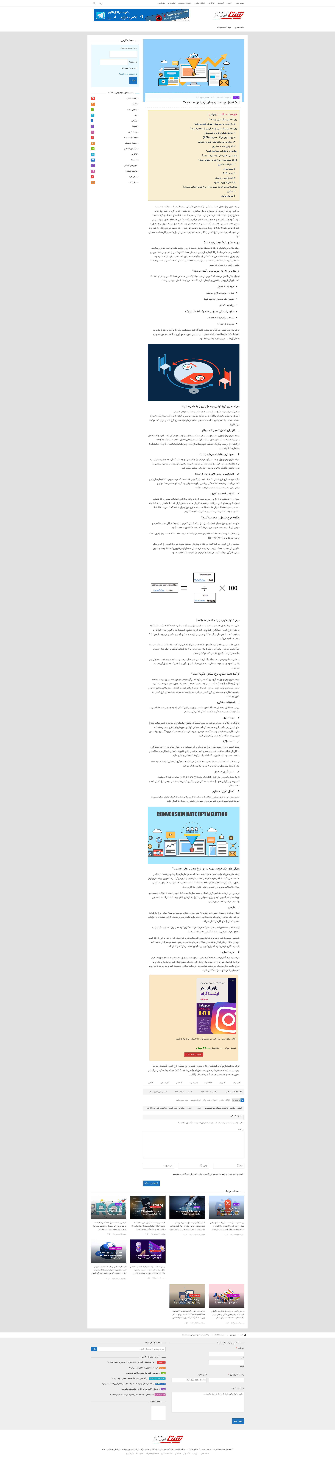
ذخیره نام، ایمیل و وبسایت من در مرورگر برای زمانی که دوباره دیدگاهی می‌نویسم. (207, 1174)
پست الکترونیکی (236, 1374)
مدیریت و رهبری (131, 171)
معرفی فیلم (133, 177)
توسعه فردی (132, 132)
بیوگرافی (134, 120)
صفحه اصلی (240, 3)
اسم (242, 1357)
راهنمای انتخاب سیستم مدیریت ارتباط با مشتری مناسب (131, 1394)
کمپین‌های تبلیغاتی (130, 165)
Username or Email (129, 48)
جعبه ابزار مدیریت (184, 3)
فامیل (242, 1366)
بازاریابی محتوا (132, 109)
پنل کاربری (161, 3)
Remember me (128, 68)
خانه (241, 1335)
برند (136, 115)
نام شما (240, 1348)
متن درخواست (238, 1388)
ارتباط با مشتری (199, 3)
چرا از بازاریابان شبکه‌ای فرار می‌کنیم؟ (142, 1367)
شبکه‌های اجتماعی (130, 149)
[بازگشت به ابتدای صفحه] (6, 1451)
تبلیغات (134, 126)
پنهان (213, 115)
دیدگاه (241, 1129)
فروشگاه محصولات (224, 27)
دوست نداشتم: (182, 1091)
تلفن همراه (202, 1374)
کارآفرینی (211, 3)
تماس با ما (171, 3)
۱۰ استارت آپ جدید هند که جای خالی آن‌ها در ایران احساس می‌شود (127, 1383)
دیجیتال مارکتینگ (131, 143)
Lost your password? (128, 74)
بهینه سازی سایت (182, 1100)
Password (133, 62)
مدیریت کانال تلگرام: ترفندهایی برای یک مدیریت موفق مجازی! (131, 1362)
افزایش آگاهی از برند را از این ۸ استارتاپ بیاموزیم (140, 1389)
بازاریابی (229, 3)
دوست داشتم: (207, 1091)
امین (163, 1373)
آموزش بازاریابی (195, 1100)
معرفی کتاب (133, 182)
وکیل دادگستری (160, 1394)
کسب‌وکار (220, 3)
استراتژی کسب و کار (210, 1100)
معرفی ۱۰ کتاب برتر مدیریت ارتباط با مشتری (142, 1373)
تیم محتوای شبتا (201, 97)
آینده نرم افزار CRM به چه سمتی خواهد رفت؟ (129, 1378)
